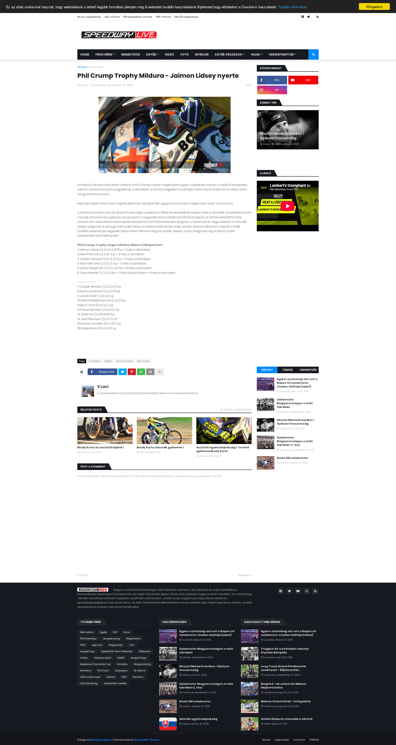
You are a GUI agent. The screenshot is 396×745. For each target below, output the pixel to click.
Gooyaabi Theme (146, 740)
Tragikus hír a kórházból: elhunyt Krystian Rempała (285, 650)
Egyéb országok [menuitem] (228, 54)
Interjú (84, 657)
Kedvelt (267, 370)
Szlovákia (122, 664)
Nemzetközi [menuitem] (130, 54)
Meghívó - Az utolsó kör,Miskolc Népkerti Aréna (283, 686)
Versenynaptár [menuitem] (281, 54)
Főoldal (82, 67)
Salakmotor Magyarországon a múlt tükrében (295, 403)
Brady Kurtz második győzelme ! (160, 447)
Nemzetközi (86, 632)
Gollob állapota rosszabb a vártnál (286, 719)
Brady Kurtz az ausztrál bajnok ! (100, 447)
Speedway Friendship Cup (95, 664)
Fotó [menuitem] (184, 54)
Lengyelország (111, 638)
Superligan (121, 670)
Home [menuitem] (84, 54)
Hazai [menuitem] (255, 54)
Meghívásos (133, 638)
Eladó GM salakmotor (292, 458)
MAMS (121, 657)
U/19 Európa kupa (90, 677)
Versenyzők (308, 370)
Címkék (288, 370)
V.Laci (102, 386)
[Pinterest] (132, 371)
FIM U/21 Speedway (186, 17)
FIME (82, 645)
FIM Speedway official (137, 17)
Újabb (83, 575)
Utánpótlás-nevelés (115, 683)
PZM (124, 677)
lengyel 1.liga (87, 651)
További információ (292, 6)
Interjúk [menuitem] (202, 54)
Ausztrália (96, 67)
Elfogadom (374, 6)
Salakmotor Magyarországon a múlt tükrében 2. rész (295, 441)
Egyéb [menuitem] (151, 54)
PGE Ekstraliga (88, 638)
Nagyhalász (116, 645)
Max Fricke (143, 361)
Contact (299, 740)
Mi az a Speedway (89, 17)
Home (266, 740)
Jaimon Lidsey (124, 361)
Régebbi (244, 575)
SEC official (112, 17)
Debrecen (144, 651)
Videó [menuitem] (169, 54)
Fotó (131, 645)
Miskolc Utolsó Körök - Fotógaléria (286, 701)
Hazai (126, 632)
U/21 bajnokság (89, 683)
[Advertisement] (288, 299)
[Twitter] (122, 371)
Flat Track (102, 670)
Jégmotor (97, 645)
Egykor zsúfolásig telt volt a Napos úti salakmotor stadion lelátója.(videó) (297, 382)
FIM (115, 632)
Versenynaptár (102, 657)
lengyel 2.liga (138, 657)
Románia (138, 677)
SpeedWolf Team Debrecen (117, 651)
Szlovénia (85, 670)
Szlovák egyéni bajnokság (198, 719)
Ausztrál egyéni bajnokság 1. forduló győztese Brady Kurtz (222, 449)
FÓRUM (314, 740)
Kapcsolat (282, 740)
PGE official (163, 17)
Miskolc (111, 677)
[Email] (150, 371)
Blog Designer (101, 740)
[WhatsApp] (141, 371)
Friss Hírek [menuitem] (103, 54)
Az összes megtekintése (236, 409)
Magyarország (142, 664)
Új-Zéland (139, 670)
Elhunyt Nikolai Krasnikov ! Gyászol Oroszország (282, 135)
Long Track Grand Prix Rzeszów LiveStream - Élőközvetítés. (283, 668)
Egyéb (108, 361)
